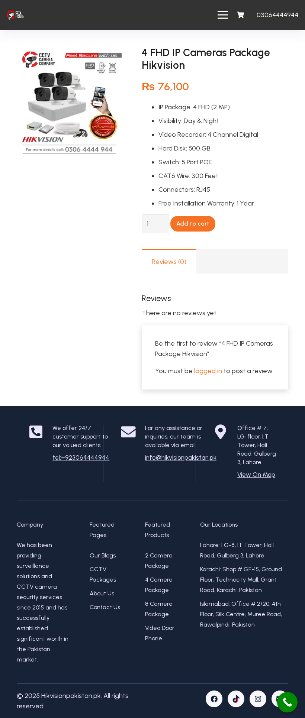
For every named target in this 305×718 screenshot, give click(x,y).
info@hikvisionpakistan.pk (180, 457)
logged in (208, 371)
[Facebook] (214, 698)
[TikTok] (236, 698)
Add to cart (192, 223)
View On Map (256, 474)
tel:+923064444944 (80, 457)
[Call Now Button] (287, 702)
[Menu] (223, 15)
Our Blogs (103, 555)
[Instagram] (258, 698)
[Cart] (240, 15)
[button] (108, 59)
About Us (102, 593)
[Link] (15, 15)
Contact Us (105, 607)
